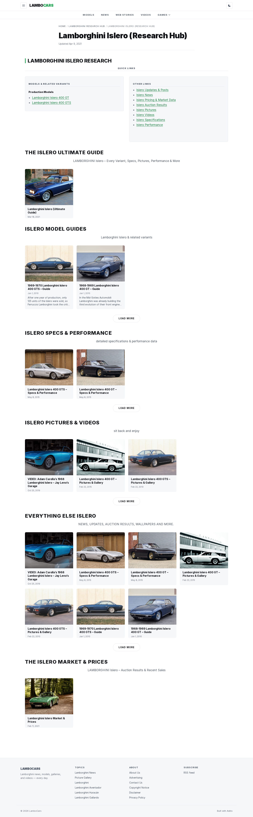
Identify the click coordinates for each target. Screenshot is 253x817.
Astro (230, 811)
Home (62, 26)
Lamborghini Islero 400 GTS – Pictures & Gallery (150, 480)
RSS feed (189, 772)
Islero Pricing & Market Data (156, 100)
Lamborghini (82, 782)
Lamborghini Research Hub (87, 26)
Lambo (41, 5)
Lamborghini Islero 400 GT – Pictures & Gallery (98, 480)
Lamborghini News (85, 772)
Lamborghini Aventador (88, 787)
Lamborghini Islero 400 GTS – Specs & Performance (47, 391)
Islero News (144, 95)
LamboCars (30, 768)
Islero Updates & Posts (152, 90)
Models (88, 14)
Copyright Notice (139, 787)
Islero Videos (145, 115)
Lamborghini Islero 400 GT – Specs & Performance (98, 391)
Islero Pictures (146, 110)
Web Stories (125, 14)
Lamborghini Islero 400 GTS (51, 102)
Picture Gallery (83, 777)
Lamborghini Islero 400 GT (50, 97)
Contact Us (135, 782)
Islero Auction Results (151, 105)
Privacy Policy (137, 797)
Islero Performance (149, 125)
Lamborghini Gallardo (87, 797)
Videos (146, 14)
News (105, 14)
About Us (134, 772)
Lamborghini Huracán (87, 792)
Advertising (135, 777)
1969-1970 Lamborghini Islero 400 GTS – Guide (47, 287)
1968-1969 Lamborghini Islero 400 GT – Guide (99, 287)
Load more (126, 318)
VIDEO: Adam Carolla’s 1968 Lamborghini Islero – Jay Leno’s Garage (48, 482)
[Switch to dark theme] (229, 5)
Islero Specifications (150, 120)
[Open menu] (23, 5)
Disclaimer (135, 792)
